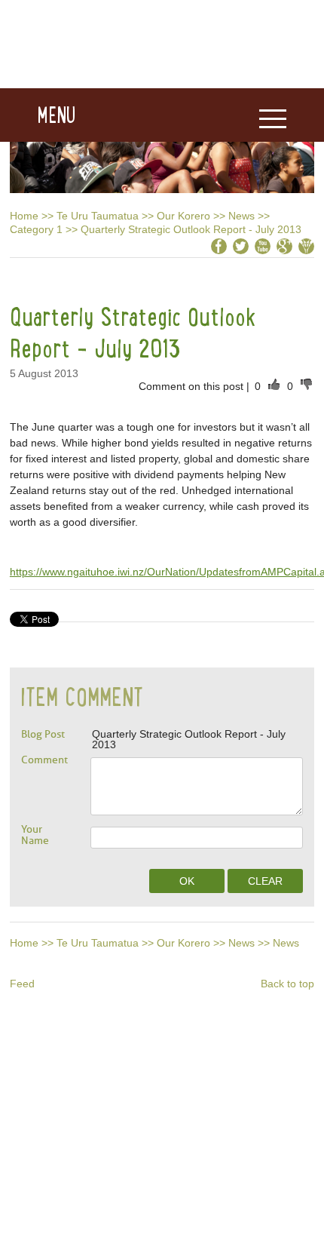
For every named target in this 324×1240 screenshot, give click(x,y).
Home (24, 216)
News (241, 216)
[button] (38, 115)
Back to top (287, 984)
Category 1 (36, 229)
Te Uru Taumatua (98, 216)
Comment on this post (192, 386)
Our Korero (183, 216)
